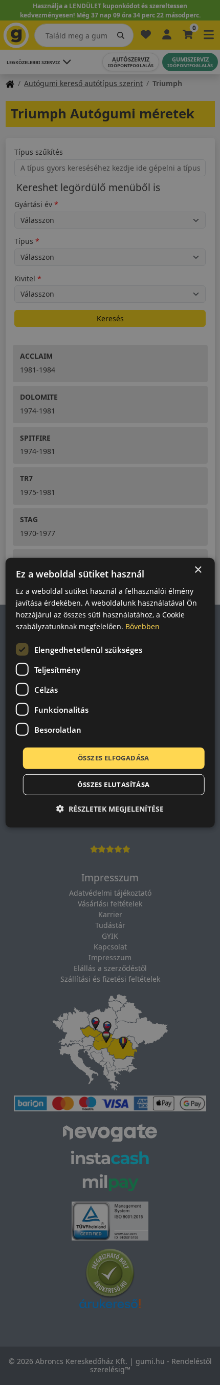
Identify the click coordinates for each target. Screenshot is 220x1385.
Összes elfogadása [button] (113, 757)
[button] (110, 809)
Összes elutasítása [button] (113, 784)
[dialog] (110, 692)
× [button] (198, 569)
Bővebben (142, 626)
